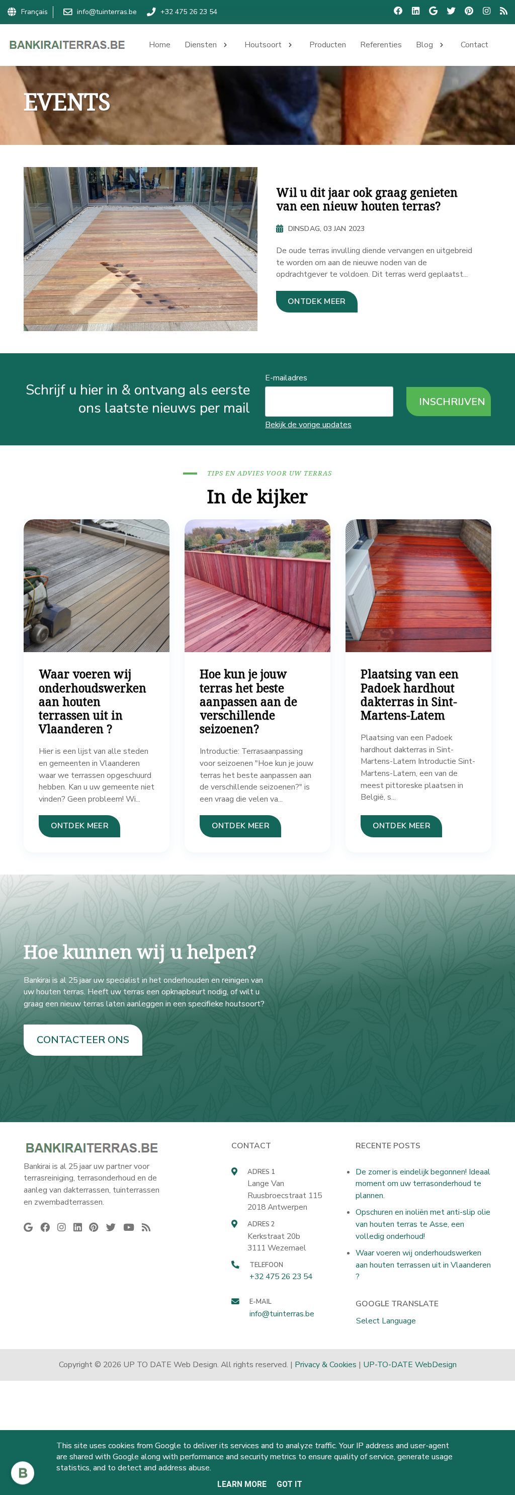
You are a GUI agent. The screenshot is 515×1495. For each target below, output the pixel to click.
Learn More (242, 1484)
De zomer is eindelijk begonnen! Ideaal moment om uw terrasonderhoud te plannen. (423, 1183)
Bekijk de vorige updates (308, 424)
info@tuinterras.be (281, 1313)
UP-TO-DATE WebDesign (410, 1364)
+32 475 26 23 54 (280, 1276)
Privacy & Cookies (326, 1364)
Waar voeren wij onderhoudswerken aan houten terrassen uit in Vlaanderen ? (423, 1264)
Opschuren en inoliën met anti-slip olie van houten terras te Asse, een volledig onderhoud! (423, 1224)
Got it (289, 1484)
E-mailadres (286, 377)
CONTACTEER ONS (83, 1040)
